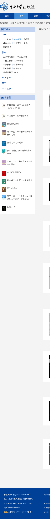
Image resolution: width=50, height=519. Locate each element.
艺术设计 (17, 43)
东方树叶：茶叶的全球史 (17, 116)
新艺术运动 (12, 188)
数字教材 (17, 68)
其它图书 (7, 47)
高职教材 (19, 61)
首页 (7, 16)
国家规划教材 (9, 57)
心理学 (27, 39)
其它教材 (7, 68)
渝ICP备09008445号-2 (12, 508)
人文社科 (7, 39)
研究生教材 (22, 57)
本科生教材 (8, 61)
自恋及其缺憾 (13, 124)
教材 (36, 16)
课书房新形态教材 (11, 72)
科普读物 (7, 43)
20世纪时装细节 (14, 172)
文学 (26, 43)
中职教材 (7, 65)
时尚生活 (39, 23)
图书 (21, 16)
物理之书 (11, 207)
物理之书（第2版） (15, 142)
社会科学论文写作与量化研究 (19, 180)
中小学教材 (18, 65)
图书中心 (21, 23)
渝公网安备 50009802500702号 (19, 512)
